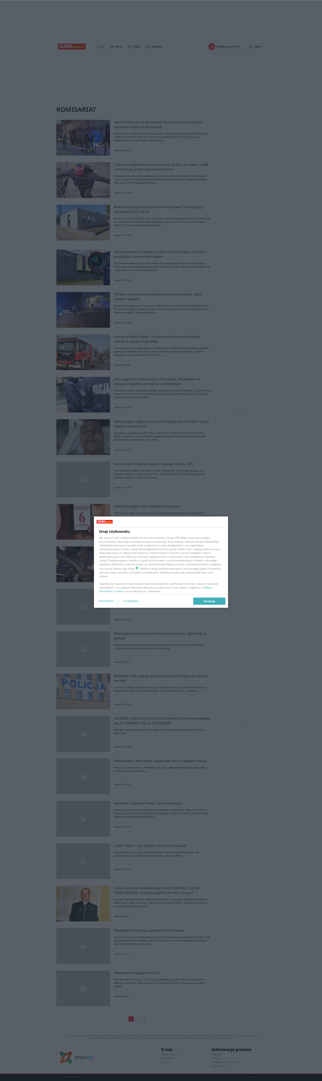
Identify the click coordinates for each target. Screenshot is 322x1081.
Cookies (119, 591)
